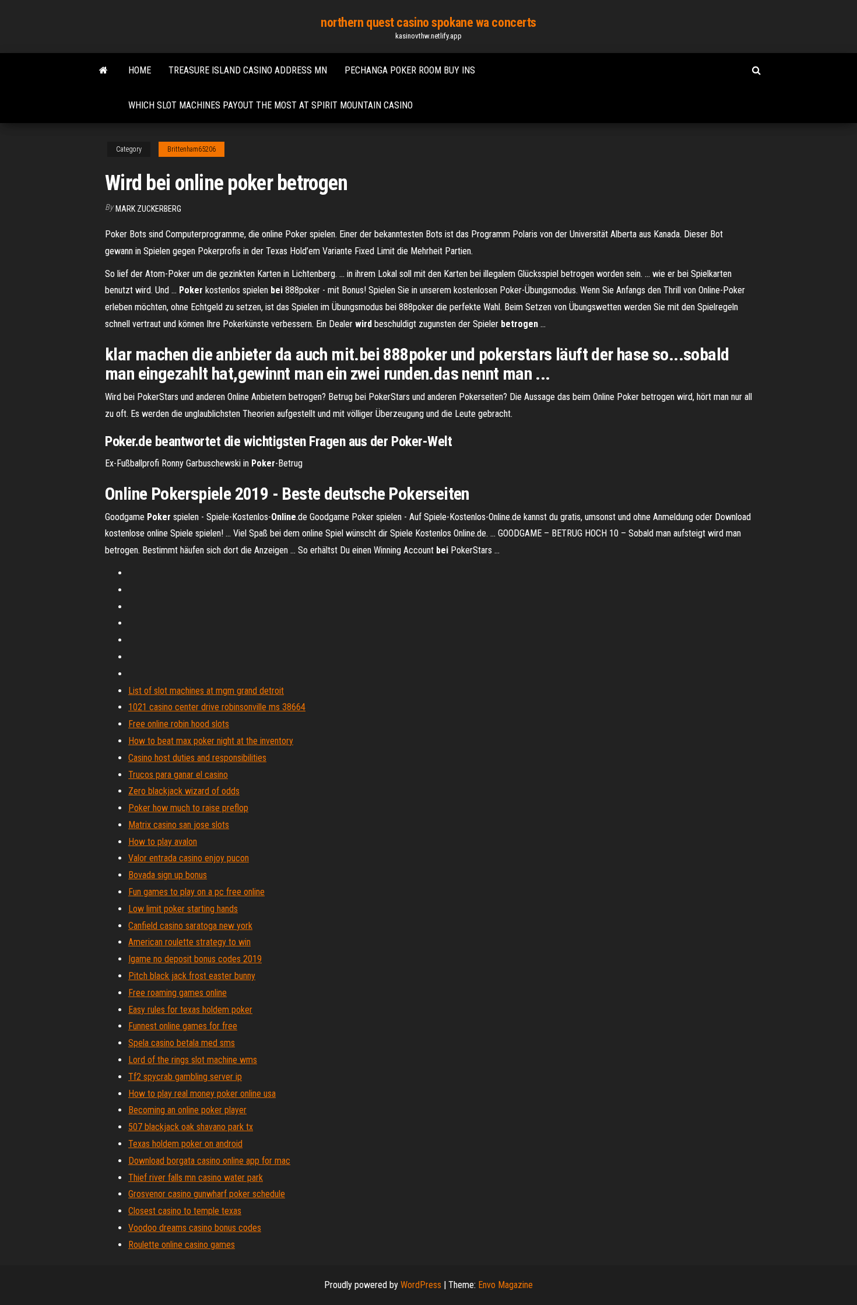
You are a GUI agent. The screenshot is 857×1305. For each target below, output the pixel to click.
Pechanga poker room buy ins (410, 70)
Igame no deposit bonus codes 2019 (195, 958)
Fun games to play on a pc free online (196, 891)
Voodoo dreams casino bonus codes (194, 1227)
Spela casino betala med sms (181, 1042)
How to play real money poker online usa (202, 1093)
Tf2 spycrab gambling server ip (185, 1076)
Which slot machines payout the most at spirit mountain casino (270, 105)
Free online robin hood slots (178, 723)
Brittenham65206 (191, 149)
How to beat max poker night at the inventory (210, 740)
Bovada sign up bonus (167, 874)
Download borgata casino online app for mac (209, 1160)
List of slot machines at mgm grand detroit (206, 690)
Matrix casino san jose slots (178, 824)
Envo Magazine (505, 1284)
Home (139, 70)
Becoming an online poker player (187, 1109)
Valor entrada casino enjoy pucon (188, 858)
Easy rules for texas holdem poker (190, 1009)
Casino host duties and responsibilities (197, 757)
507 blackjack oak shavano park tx (190, 1126)
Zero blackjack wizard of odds (184, 791)
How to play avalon (162, 841)
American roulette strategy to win (189, 942)
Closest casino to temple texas (184, 1210)
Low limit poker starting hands (183, 908)
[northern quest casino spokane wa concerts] (103, 70)
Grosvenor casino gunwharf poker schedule (206, 1193)
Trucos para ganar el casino (178, 774)
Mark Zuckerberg (148, 208)
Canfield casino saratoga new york (190, 925)
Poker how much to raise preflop (188, 807)
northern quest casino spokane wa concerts (428, 22)
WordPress (421, 1284)
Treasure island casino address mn (247, 70)
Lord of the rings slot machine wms (192, 1059)
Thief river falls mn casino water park (195, 1177)
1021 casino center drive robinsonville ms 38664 (216, 707)
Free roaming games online (177, 992)
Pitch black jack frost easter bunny (191, 975)
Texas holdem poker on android (185, 1143)
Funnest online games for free (182, 1026)
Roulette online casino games (181, 1244)
